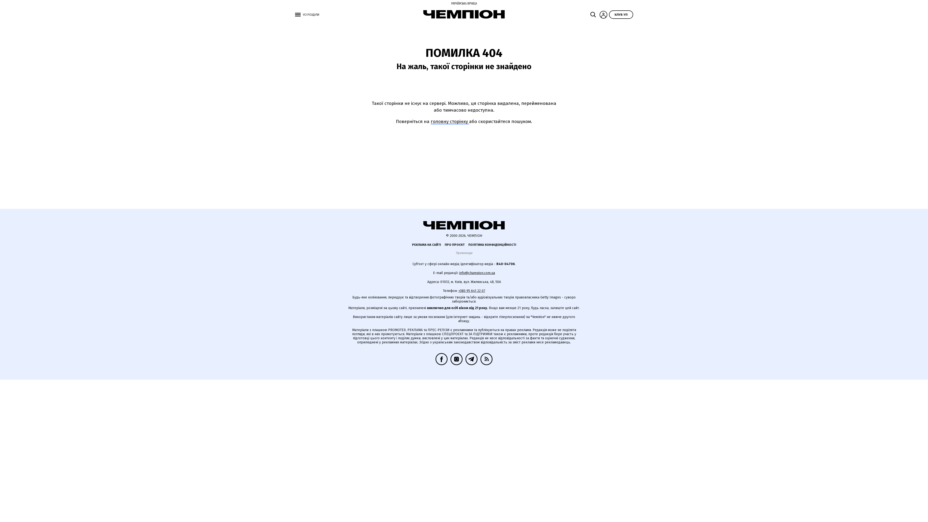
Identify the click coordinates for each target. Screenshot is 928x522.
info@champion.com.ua (477, 273)
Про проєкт (455, 244)
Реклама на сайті (426, 244)
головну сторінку (450, 121)
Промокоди (464, 253)
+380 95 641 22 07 (471, 291)
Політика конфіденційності (492, 244)
